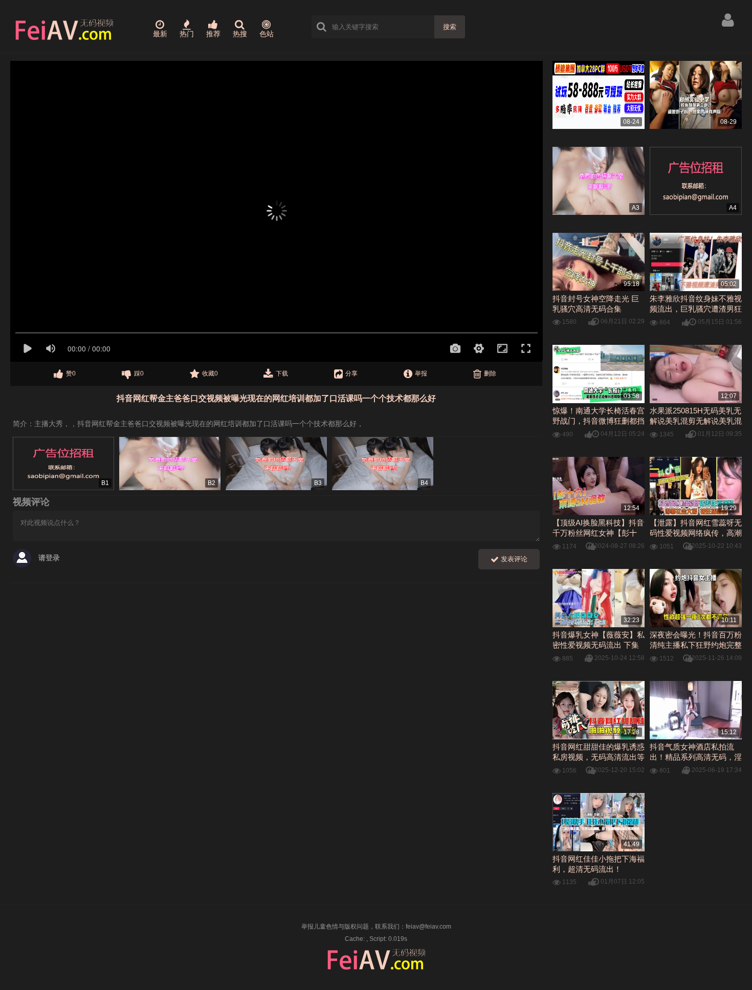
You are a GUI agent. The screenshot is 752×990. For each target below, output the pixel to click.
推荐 (213, 34)
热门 (187, 34)
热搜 (240, 34)
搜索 (449, 27)
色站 (266, 34)
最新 (160, 34)
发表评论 (513, 559)
